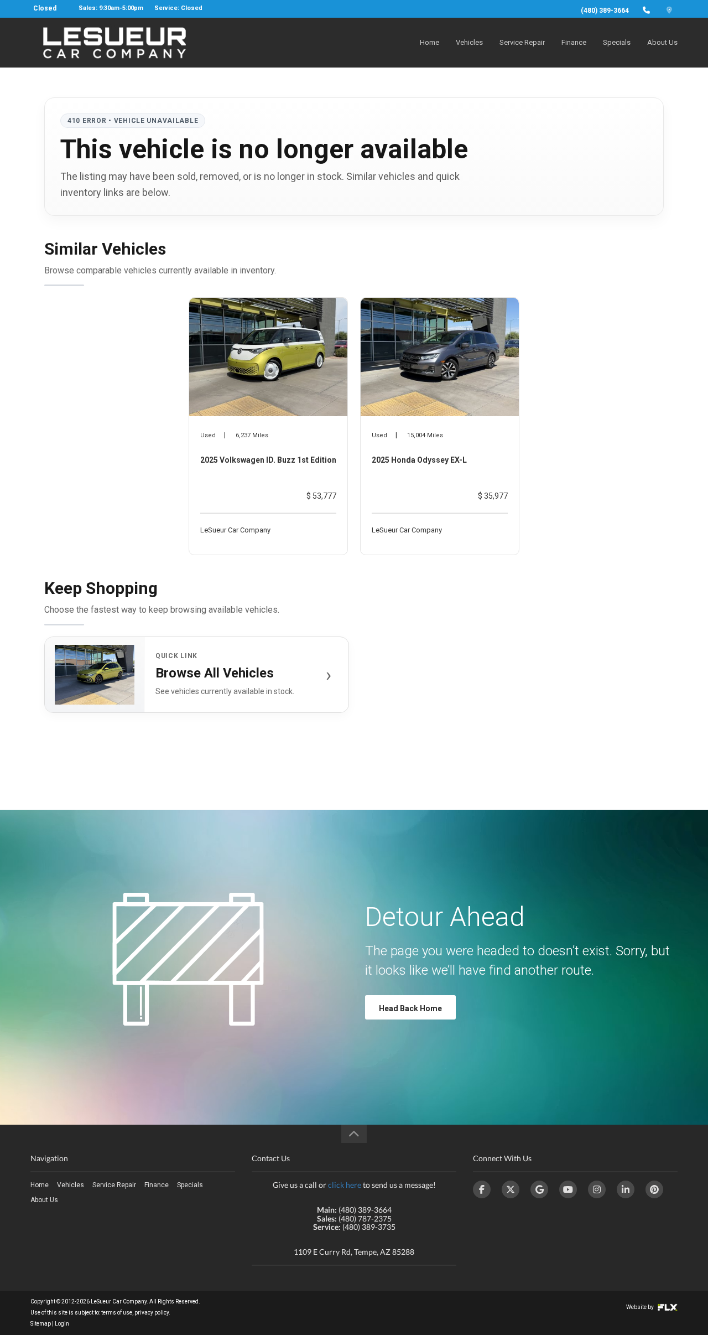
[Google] (539, 1189)
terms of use (116, 1313)
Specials (617, 42)
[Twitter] (510, 1189)
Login (62, 1324)
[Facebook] (482, 1189)
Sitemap (40, 1324)
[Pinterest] (654, 1189)
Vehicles (469, 42)
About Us (662, 42)
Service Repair (522, 42)
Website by (640, 1307)
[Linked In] (625, 1189)
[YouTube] (568, 1189)
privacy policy (151, 1313)
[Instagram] (597, 1189)
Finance (573, 42)
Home (429, 42)
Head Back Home (410, 1008)
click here (344, 1184)
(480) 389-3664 (605, 10)
